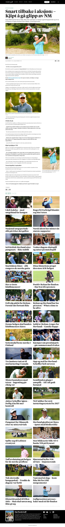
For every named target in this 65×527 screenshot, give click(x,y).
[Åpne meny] (58, 2)
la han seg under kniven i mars (14, 77)
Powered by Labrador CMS (32, 525)
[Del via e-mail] (58, 61)
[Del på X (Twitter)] (57, 61)
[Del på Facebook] (55, 61)
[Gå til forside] (9, 2)
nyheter (7, 187)
